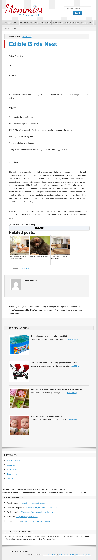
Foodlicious (57, 23)
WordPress (79, 555)
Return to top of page (19, 551)
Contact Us (11, 465)
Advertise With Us (13, 460)
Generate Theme (49, 555)
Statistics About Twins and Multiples (47, 416)
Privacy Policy (12, 469)
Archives (10, 478)
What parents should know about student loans (37, 512)
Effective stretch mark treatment (33, 503)
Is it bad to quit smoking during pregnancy (36, 521)
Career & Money (12, 23)
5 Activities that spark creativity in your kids (40, 507)
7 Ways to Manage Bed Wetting (27, 516)
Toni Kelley (26, 37)
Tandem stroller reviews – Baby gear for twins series (54, 363)
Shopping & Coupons (29, 23)
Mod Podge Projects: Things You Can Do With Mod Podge (56, 389)
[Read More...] (72, 339)
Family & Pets (45, 23)
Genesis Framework (66, 555)
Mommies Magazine (32, 10)
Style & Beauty (9, 28)
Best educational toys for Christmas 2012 (49, 336)
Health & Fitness (72, 23)
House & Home (87, 23)
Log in (88, 555)
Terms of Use (12, 474)
